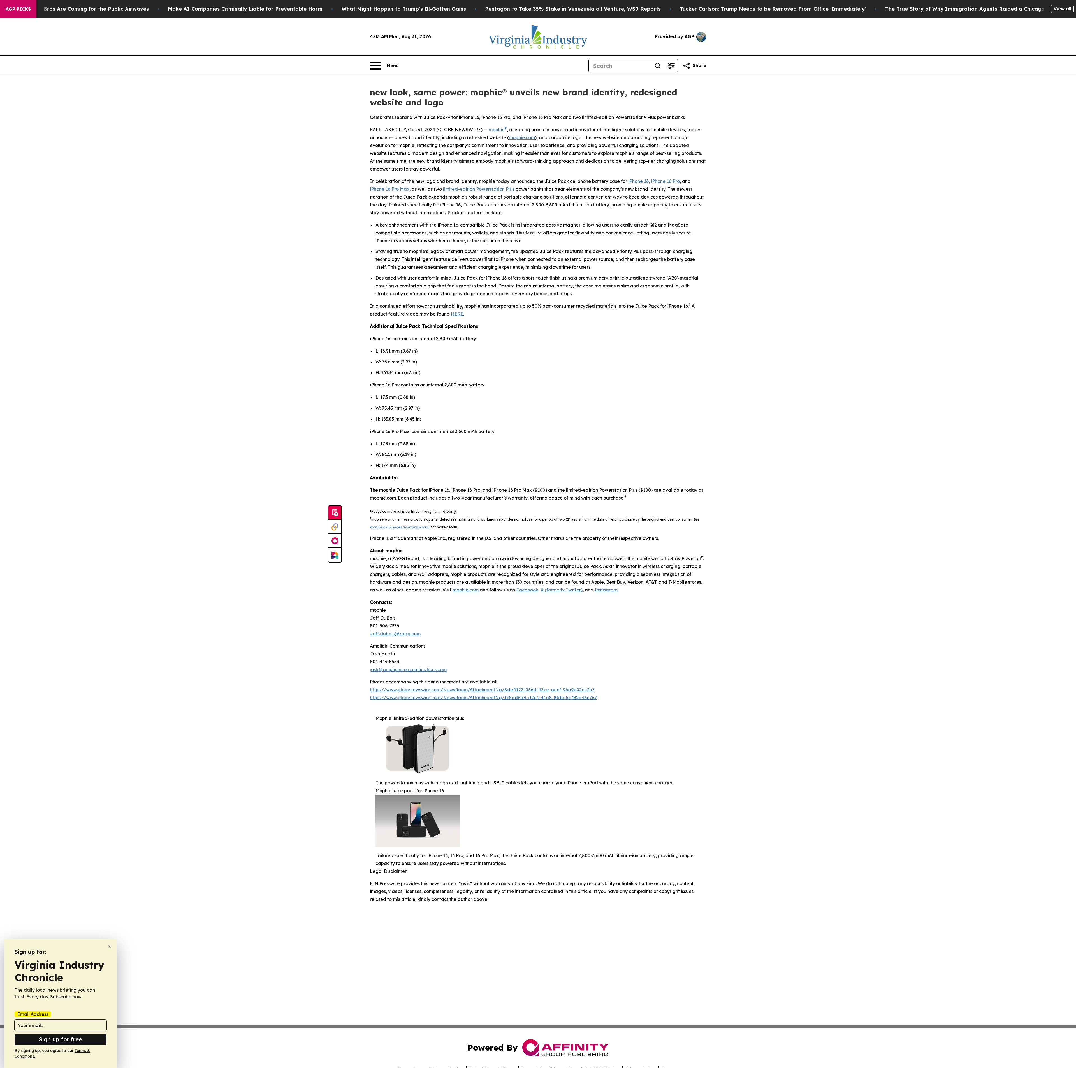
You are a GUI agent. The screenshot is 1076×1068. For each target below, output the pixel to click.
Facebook (527, 590)
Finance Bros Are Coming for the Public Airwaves (85, 9)
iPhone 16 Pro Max (389, 189)
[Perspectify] (334, 527)
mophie (497, 129)
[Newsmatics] (334, 555)
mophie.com (522, 137)
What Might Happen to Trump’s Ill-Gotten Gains (404, 9)
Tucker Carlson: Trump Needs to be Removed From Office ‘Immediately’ (773, 9)
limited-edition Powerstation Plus (478, 189)
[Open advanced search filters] (671, 65)
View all (1062, 8)
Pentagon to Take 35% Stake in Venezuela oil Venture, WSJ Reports (573, 9)
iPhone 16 (638, 181)
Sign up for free (60, 1039)
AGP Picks (18, 9)
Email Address (32, 1014)
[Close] (109, 946)
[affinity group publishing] (334, 541)
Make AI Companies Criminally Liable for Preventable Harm (245, 9)
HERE (457, 314)
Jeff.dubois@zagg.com (395, 633)
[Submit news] (334, 513)
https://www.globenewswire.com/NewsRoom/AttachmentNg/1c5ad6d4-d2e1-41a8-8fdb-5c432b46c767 (483, 697)
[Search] (657, 65)
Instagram (606, 590)
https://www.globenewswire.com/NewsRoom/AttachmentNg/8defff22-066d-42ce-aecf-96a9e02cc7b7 (482, 689)
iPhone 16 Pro (665, 181)
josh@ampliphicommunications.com (408, 669)
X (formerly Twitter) (562, 590)
